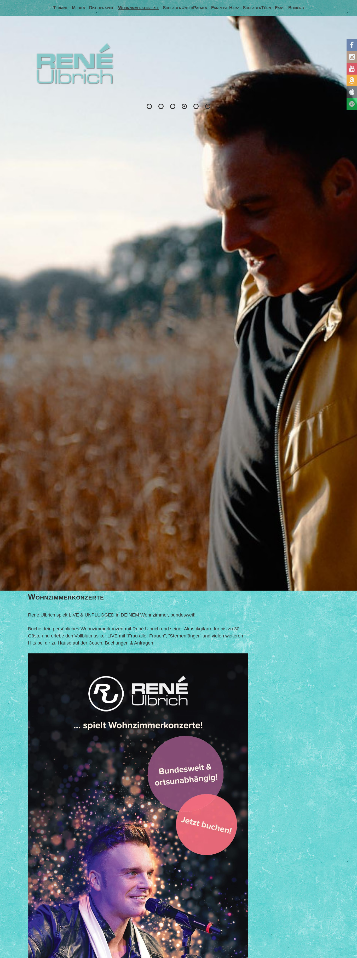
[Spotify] (352, 104)
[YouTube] (352, 69)
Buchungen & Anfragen (129, 643)
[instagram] (352, 57)
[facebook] (352, 45)
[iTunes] (352, 92)
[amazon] (352, 80)
